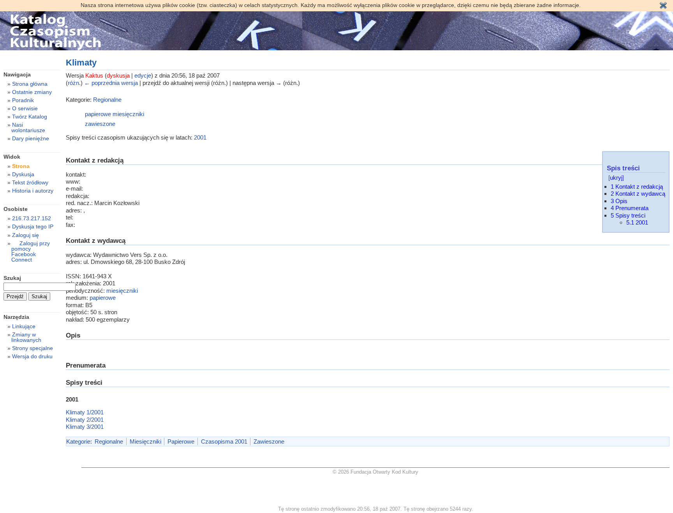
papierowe (98, 114)
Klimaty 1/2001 (85, 412)
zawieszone (100, 123)
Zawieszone (269, 441)
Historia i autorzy (32, 191)
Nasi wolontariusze (28, 127)
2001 (200, 137)
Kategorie (78, 441)
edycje (142, 75)
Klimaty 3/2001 (85, 426)
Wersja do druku (32, 356)
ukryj (616, 177)
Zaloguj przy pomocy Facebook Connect (30, 251)
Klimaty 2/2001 (85, 419)
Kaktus (94, 75)
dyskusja (118, 75)
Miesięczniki (145, 441)
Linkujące (23, 326)
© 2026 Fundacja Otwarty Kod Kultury (375, 472)
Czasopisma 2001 (224, 441)
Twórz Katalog (29, 116)
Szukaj (12, 278)
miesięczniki (128, 114)
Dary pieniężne (30, 138)
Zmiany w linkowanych (26, 337)
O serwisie (25, 108)
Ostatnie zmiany (32, 92)
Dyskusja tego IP (32, 226)
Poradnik (23, 100)
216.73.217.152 (31, 218)
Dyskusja (23, 174)
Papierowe (180, 441)
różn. (74, 83)
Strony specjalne (32, 348)
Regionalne (107, 99)
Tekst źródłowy (30, 182)
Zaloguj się (25, 235)
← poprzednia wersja (111, 83)
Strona (21, 166)
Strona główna (30, 84)
